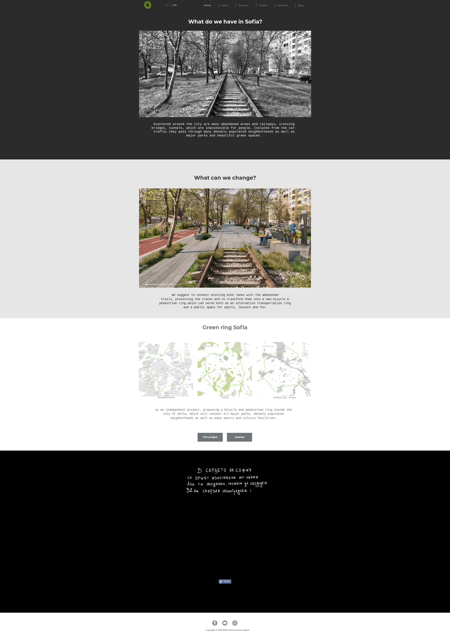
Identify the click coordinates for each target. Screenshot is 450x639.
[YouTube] (224, 623)
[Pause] (143, 553)
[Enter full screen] (306, 553)
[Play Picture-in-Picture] (300, 553)
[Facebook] (214, 623)
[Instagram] (234, 623)
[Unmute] (149, 553)
